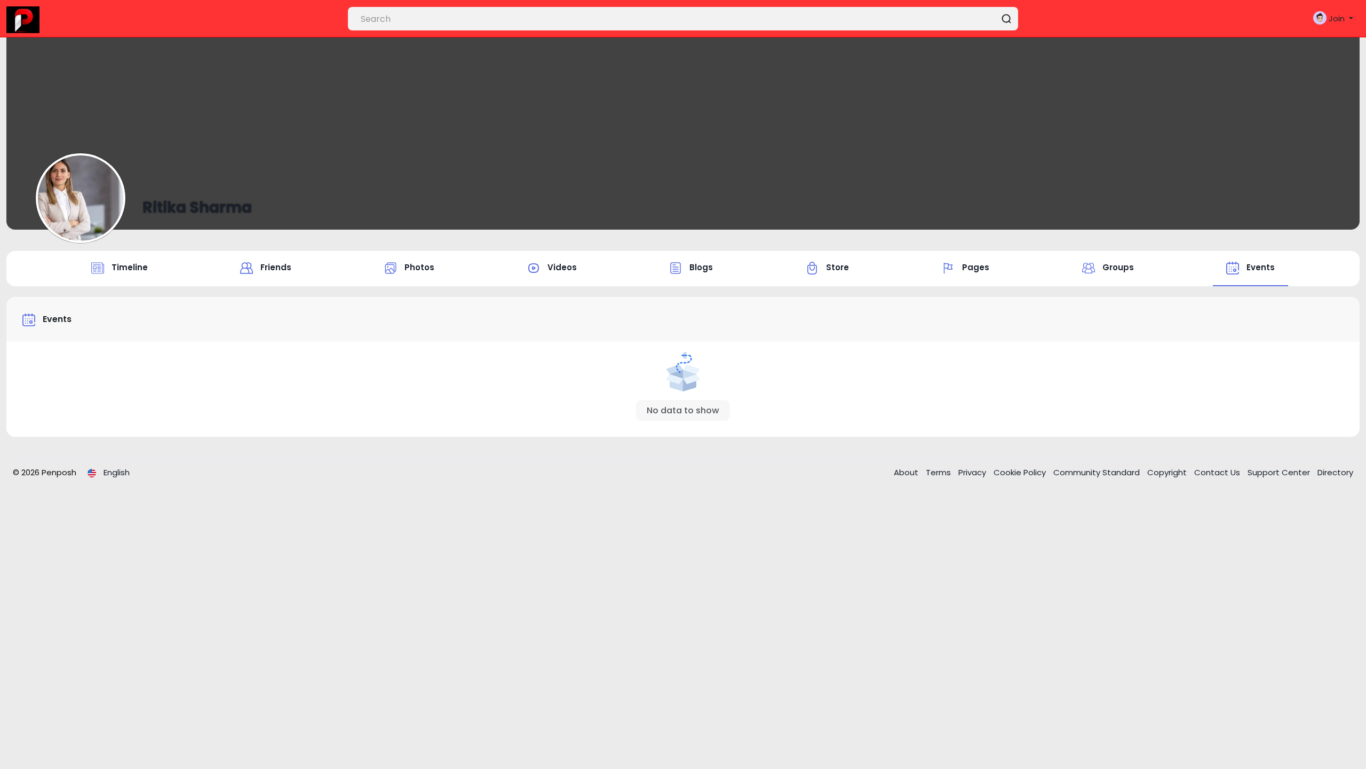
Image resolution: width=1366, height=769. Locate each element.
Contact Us (1218, 472)
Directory (1335, 472)
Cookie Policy (1021, 472)
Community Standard (1097, 472)
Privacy (973, 472)
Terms (939, 472)
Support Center (1280, 472)
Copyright (1168, 472)
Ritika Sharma (197, 207)
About (907, 472)
